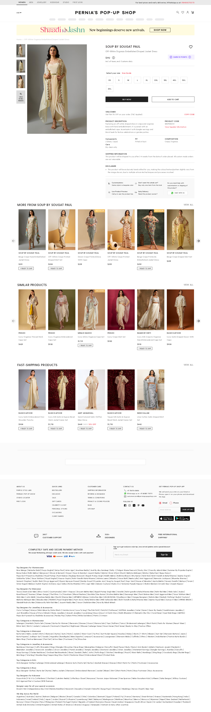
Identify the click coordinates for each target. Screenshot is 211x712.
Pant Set (47, 639)
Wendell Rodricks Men (26, 602)
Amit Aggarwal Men (163, 594)
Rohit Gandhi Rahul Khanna (83, 578)
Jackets (36, 626)
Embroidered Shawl (94, 655)
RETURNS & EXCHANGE (96, 494)
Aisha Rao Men (96, 597)
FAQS (90, 505)
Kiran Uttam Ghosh (117, 573)
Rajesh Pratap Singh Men (105, 592)
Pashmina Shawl (77, 655)
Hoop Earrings (23, 652)
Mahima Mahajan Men (26, 600)
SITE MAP (91, 509)
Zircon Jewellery (61, 650)
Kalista (104, 573)
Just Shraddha (23, 613)
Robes (129, 634)
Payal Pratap (49, 576)
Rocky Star (142, 570)
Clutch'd (104, 610)
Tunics (122, 623)
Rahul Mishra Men (92, 600)
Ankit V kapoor (69, 592)
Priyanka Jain (99, 581)
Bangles (60, 647)
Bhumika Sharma (179, 578)
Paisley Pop (60, 616)
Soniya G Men (172, 600)
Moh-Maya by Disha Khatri (49, 610)
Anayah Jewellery (73, 613)
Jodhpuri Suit (35, 636)
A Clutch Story (112, 613)
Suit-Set (159, 634)
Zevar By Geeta (155, 610)
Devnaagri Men (131, 594)
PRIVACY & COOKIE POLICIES (99, 501)
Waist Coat (86, 634)
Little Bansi (41, 678)
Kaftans (115, 623)
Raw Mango (22, 570)
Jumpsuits (45, 626)
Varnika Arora (68, 610)
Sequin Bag (53, 655)
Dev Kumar (101, 594)
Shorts (136, 634)
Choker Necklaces (37, 652)
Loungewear (110, 636)
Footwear (68, 639)
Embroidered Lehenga (54, 663)
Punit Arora (78, 600)
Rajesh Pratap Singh (94, 576)
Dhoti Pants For (124, 663)
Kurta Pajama (22, 636)
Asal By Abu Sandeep (100, 570)
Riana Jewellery (58, 613)
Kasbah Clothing (167, 597)
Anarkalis (30, 623)
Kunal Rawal (22, 594)
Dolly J (113, 570)
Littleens (155, 678)
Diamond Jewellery (109, 650)
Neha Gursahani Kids (141, 678)
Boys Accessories (155, 671)
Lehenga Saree (95, 626)
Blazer (106, 671)
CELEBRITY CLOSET (59, 505)
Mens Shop (21, 639)
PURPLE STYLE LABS (24, 490)
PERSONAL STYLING (59, 509)
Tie (75, 639)
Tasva (19, 592)
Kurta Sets (39, 623)
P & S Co (31, 678)
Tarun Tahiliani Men (181, 594)
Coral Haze (156, 613)
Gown (90, 623)
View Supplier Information (175, 127)
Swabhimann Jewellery (173, 610)
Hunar (144, 610)
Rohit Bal (146, 576)
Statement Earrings (141, 650)
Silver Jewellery (124, 650)
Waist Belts (136, 652)
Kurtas (57, 634)
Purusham (67, 594)
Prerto (96, 616)
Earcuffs (108, 647)
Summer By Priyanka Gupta (179, 570)
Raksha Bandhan (57, 689)
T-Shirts (143, 634)
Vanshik (120, 592)
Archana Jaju (54, 584)
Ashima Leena (102, 578)
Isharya (33, 610)
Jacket (99, 671)
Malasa (31, 584)
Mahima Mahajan (134, 573)
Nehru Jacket (32, 634)
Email (165, 503)
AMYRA (181, 613)
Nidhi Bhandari (125, 613)
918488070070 (187, 2)
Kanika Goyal (86, 581)
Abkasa (85, 597)
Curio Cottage (23, 610)
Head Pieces (119, 647)
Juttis (91, 652)
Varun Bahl (122, 578)
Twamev (32, 594)
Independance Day (36, 689)
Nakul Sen (154, 573)
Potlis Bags (99, 652)
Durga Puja (105, 689)
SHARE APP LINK (187, 509)
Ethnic (143, 636)
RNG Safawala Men (109, 600)
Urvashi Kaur (164, 584)
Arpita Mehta (158, 581)
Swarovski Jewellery (44, 650)
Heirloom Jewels (163, 647)
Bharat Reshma (79, 594)
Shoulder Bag (41, 655)
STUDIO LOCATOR (23, 498)
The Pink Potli (93, 610)
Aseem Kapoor (177, 584)
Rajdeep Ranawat (76, 576)
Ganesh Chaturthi (91, 689)
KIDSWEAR (54, 2)
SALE (54, 498)
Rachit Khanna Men (64, 597)
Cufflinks (135, 636)
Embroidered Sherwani (85, 671)
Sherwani (49, 634)
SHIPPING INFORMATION (97, 490)
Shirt (113, 671)
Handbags (119, 652)
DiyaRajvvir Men (124, 597)
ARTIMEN (77, 597)
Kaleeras (99, 647)
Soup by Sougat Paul (123, 46)
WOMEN (21, 2)
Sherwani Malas (123, 636)
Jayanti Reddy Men (67, 602)
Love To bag (81, 610)
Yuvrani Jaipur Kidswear (107, 678)
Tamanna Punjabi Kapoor (132, 584)
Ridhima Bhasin (123, 576)
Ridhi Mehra (33, 573)
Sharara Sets (99, 623)
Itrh (83, 584)
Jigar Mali (90, 584)
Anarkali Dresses (101, 663)
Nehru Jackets (59, 671)
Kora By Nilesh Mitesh (106, 602)
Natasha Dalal (34, 570)
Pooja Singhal (47, 570)
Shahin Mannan (150, 584)
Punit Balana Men (146, 594)
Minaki (47, 613)
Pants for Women (165, 623)
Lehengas (20, 623)
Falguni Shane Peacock (127, 570)
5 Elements (137, 613)
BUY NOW (126, 99)
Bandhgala (64, 636)
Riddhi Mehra (110, 576)
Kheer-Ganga (43, 594)
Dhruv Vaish (43, 592)
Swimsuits (55, 626)
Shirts (41, 634)
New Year (150, 689)
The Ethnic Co (56, 594)
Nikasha (113, 578)
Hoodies (121, 634)
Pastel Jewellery (76, 650)
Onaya (68, 573)
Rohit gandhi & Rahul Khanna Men (139, 592)
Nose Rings (78, 647)
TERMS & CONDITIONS (96, 498)
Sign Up (164, 554)
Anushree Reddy (82, 570)
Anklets (152, 647)
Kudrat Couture (182, 597)
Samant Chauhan (24, 581)
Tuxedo (45, 636)
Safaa (64, 584)
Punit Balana (62, 576)
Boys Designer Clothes (26, 671)
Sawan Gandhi (171, 581)
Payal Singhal (51, 578)
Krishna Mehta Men (115, 594)
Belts (85, 652)
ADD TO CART (173, 99)
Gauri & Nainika (79, 573)
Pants (69, 634)
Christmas (116, 689)
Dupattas (65, 626)
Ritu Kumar (136, 576)
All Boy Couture (179, 678)
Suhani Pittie (71, 616)
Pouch (127, 652)
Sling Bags (157, 652)
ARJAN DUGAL (110, 597)
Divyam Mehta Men (85, 592)
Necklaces (21, 647)
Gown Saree (108, 626)
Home (19, 39)
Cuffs (37, 647)
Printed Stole (109, 655)
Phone (176, 503)
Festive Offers (145, 626)
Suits (64, 634)
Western (151, 636)
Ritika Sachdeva (85, 616)
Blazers (151, 634)
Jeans (183, 634)
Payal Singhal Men (64, 600)
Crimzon (103, 616)
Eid (47, 689)
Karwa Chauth (138, 689)
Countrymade (55, 592)
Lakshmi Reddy (63, 678)
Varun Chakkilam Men (86, 602)
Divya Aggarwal (51, 581)
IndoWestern (161, 636)
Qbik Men (21, 597)
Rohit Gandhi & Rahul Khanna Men (133, 600)
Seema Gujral (183, 576)
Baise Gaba (22, 573)
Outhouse (113, 610)
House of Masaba (143, 581)
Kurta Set (82, 663)
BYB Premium (47, 681)
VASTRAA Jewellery (127, 610)
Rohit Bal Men (161, 592)
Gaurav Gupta (64, 578)
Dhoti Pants (151, 623)
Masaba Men (42, 600)
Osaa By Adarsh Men (157, 570)
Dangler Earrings (158, 650)
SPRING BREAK (185, 600)
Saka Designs (165, 678)
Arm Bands (142, 647)
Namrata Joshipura (162, 578)
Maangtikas (90, 647)
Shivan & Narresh (57, 573)
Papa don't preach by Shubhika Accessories (35, 616)
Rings (53, 647)
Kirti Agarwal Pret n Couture (28, 681)
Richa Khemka (74, 584)
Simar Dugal (22, 584)
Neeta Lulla (133, 578)
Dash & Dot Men (29, 592)
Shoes (70, 652)
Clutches (109, 652)
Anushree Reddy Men (45, 597)
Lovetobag (87, 613)
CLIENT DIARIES (58, 516)
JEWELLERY (41, 2)
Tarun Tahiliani (38, 578)
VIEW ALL (188, 204)
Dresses (83, 623)
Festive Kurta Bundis (176, 636)
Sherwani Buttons (171, 634)
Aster (138, 610)
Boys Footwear (140, 671)
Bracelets (45, 647)
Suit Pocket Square (109, 634)
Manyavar (44, 573)
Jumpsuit (88, 636)
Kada (64, 652)
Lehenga (40, 663)
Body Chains (131, 647)
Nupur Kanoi (165, 573)
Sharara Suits (71, 663)
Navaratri (69, 689)
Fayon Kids (21, 678)
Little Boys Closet (78, 678)
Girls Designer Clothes (26, 663)
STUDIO (66, 2)
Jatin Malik (30, 597)
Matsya (182, 581)
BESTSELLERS (57, 490)
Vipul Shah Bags (170, 613)
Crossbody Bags (170, 652)
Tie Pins (96, 634)
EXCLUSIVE (56, 494)
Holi (25, 689)
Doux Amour (99, 613)
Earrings (30, 647)
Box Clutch (64, 655)
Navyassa (91, 678)
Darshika (91, 594)
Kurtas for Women (60, 623)
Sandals (78, 652)
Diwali (19, 689)
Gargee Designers (139, 597)
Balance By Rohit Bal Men (47, 602)
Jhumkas (170, 650)
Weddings (126, 689)
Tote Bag (30, 655)
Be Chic (147, 613)
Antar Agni (69, 570)
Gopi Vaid (130, 581)
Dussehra (79, 689)
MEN (31, 2)
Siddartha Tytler (23, 578)
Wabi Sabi (172, 592)
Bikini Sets (21, 626)
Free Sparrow (125, 678)
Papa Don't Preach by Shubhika (30, 576)
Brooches (82, 639)
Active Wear (58, 639)
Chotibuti (51, 678)
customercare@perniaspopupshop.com (142, 496)
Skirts (29, 626)
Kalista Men (154, 597)
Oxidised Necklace (54, 652)
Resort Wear (179, 623)
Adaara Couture (103, 584)
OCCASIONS (57, 512)
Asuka (181, 592)
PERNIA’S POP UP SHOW (26, 494)
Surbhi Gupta (41, 584)
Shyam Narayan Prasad (69, 581)
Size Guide (126, 73)
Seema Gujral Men (156, 600)
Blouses (84, 626)
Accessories (98, 636)
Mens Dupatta (76, 636)
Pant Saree (119, 626)
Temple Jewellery (92, 650)
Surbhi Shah (38, 581)
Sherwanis (73, 623)
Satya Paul (59, 570)
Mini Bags (21, 655)
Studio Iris (115, 584)
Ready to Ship (132, 626)
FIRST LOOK (78, 2)
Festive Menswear (34, 639)
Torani (189, 581)
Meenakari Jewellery (25, 650)
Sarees (48, 623)
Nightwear (75, 626)
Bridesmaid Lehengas (136, 623)
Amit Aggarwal (146, 578)
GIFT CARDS (56, 501)
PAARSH (52, 600)
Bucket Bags (184, 652)
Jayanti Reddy (94, 573)
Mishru (145, 573)
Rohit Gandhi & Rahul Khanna (164, 576)
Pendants (175, 647)
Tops (109, 623)
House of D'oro (36, 613)
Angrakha (54, 636)
